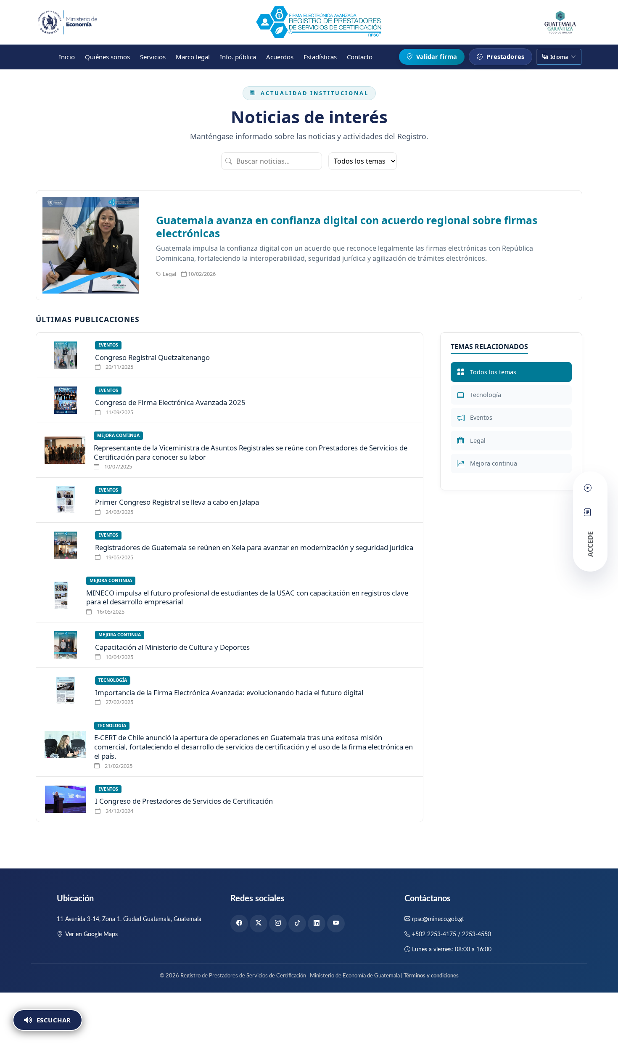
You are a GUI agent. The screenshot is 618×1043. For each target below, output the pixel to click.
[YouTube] (336, 923)
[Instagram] (278, 923)
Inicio (67, 57)
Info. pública (238, 57)
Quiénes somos (107, 57)
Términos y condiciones (431, 976)
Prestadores (504, 56)
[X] (258, 923)
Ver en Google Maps (91, 934)
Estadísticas (320, 57)
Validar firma (436, 56)
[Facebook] (239, 923)
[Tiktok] (297, 923)
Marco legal (193, 57)
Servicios (153, 57)
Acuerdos (279, 57)
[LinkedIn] (316, 923)
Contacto (359, 57)
